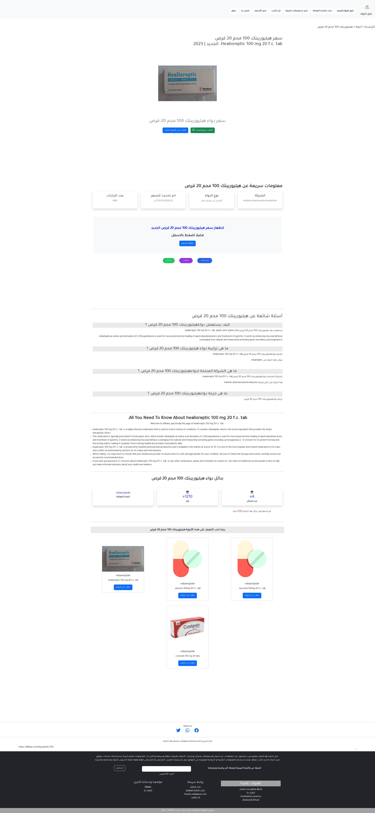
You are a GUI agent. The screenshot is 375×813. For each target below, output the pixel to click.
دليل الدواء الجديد (344, 11)
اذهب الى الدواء (252, 595)
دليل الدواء (366, 14)
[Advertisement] (194, 155)
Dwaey (148, 787)
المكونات (186, 260)
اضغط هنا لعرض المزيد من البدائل (187, 717)
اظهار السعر (187, 243)
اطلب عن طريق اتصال (175, 130)
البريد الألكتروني (166, 774)
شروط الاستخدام (250, 800)
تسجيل (119, 768)
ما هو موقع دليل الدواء (251, 789)
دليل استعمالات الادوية (296, 11)
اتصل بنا (245, 11)
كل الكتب (276, 11)
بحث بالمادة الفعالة (322, 11)
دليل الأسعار (260, 11)
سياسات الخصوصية (251, 796)
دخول (233, 11)
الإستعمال (205, 260)
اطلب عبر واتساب (204, 130)
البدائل (168, 260)
